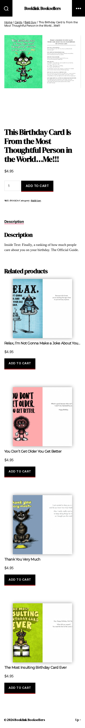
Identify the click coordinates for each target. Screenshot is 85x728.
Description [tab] (14, 221)
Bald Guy (30, 22)
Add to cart (37, 186)
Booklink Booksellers (42, 8)
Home (8, 22)
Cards (18, 22)
